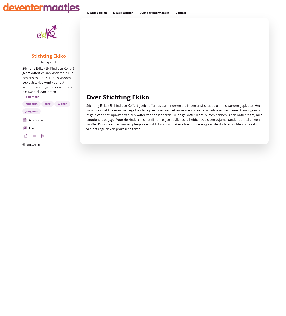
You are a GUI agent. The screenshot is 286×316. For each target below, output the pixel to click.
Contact (181, 13)
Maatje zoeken (97, 13)
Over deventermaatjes (154, 13)
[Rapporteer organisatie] (42, 136)
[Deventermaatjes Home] (42, 9)
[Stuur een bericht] (34, 136)
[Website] (25, 136)
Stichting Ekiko (49, 56)
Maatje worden (123, 13)
